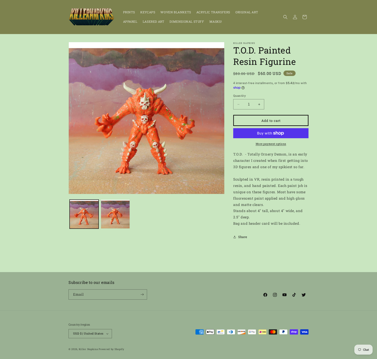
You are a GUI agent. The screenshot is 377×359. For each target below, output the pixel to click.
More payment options (271, 143)
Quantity (239, 96)
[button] (285, 17)
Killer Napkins (88, 349)
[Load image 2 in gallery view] (115, 214)
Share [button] (242, 237)
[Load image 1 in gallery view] (84, 214)
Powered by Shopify (111, 349)
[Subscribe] (142, 294)
